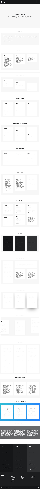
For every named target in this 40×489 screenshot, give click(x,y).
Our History (17, 1)
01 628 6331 (32, 477)
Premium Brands (14, 477)
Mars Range (13, 479)
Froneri (12, 478)
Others (12, 480)
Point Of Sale (28, 1)
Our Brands (22, 1)
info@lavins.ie (33, 476)
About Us (11, 1)
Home (8, 1)
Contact (33, 1)
